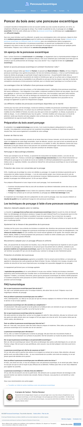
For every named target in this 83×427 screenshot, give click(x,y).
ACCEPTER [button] (77, 424)
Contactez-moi (77, 419)
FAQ (55, 10)
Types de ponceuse (20, 10)
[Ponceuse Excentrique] (27, 4)
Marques (33, 10)
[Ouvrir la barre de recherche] (68, 11)
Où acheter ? (44, 10)
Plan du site (45, 413)
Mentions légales (66, 419)
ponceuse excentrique (45, 31)
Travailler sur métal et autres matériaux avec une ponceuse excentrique (31, 385)
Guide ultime (37, 413)
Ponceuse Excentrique (43, 4)
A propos (61, 10)
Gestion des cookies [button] (66, 424)
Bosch (28, 71)
